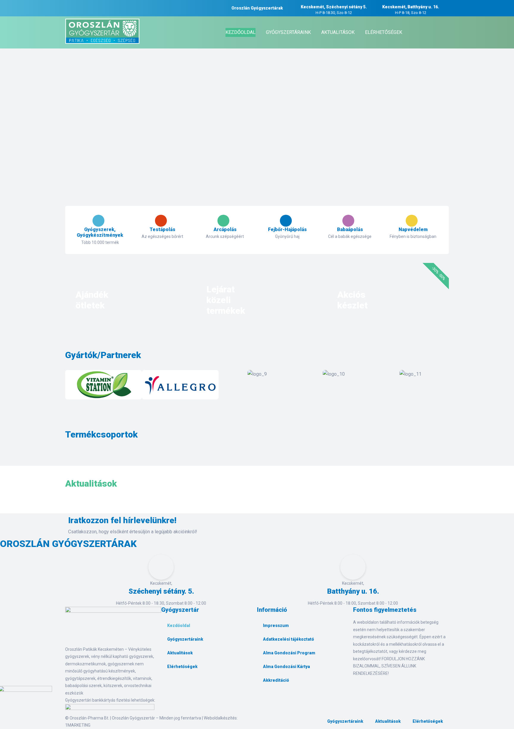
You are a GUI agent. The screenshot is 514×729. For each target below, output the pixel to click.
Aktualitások (180, 652)
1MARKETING (77, 725)
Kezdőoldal (178, 625)
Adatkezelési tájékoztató (288, 639)
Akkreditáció (276, 680)
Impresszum (276, 625)
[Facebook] (168, 686)
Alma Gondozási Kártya (286, 666)
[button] (71, 386)
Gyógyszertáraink (185, 639)
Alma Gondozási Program (289, 652)
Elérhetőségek (182, 666)
